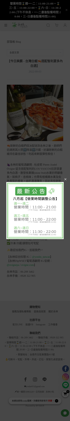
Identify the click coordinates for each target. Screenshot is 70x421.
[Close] (65, 179)
